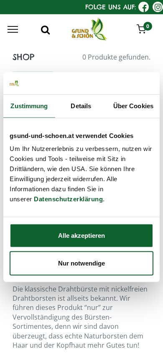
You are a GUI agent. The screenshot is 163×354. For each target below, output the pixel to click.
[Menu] (13, 29)
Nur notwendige (81, 262)
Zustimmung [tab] (29, 105)
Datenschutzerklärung (68, 199)
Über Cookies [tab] (133, 105)
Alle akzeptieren (81, 235)
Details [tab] (81, 105)
